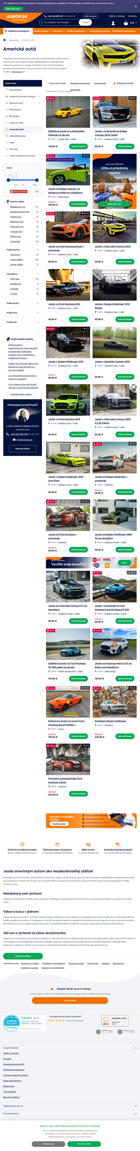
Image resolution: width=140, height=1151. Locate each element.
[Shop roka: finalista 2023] (104, 1032)
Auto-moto (10, 83)
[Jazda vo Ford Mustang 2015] (68, 400)
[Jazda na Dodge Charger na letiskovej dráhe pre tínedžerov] (68, 168)
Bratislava (109, 139)
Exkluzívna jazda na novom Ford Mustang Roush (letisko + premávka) (66, 724)
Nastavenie (48, 1144)
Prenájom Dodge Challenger (110, 721)
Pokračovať (17, 72)
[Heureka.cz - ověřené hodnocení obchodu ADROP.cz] (25, 1030)
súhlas (51, 1133)
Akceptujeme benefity (13, 1064)
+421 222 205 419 (19, 434)
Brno (116, 250)
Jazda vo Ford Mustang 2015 (64, 419)
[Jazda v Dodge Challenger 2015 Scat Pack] (68, 457)
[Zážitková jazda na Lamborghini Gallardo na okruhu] (68, 112)
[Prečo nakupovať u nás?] (22, 844)
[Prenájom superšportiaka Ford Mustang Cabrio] (68, 759)
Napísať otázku (22, 448)
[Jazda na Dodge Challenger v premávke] (115, 456)
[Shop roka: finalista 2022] (126, 1032)
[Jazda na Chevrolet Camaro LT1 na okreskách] (68, 586)
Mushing (106, 963)
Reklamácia (8, 1086)
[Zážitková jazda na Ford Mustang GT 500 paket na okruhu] (68, 644)
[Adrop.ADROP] (4, 40)
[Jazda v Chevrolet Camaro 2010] (115, 227)
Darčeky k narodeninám (53, 968)
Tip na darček (9, 1091)
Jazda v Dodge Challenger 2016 (65, 361)
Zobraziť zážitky (23, 956)
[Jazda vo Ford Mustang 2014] (68, 285)
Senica (61, 729)
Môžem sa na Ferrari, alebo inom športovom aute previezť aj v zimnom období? (23, 366)
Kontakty (132, 16)
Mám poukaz (90, 16)
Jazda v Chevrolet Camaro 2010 (113, 246)
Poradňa (7, 1059)
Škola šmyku (118, 963)
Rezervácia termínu (12, 1081)
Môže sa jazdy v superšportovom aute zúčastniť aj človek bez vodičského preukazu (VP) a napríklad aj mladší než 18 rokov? (22, 351)
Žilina (67, 139)
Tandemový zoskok (30, 963)
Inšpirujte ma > (13, 8)
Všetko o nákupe (117, 16)
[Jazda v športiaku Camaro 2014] (115, 342)
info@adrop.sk (24, 439)
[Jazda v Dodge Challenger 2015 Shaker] (115, 285)
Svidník (61, 139)
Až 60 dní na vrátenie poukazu (22, 849)
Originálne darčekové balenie (118, 849)
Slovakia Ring (70, 671)
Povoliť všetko (84, 1144)
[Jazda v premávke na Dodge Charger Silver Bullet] (115, 112)
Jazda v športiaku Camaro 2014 (112, 361)
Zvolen (116, 542)
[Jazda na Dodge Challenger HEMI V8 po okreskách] (115, 515)
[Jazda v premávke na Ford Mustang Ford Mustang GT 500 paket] (115, 586)
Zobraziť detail (78, 146)
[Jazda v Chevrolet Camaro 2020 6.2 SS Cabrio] (115, 400)
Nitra (116, 139)
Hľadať (85, 22)
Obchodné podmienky (13, 1070)
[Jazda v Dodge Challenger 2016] (68, 342)
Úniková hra (92, 963)
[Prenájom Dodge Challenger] (115, 701)
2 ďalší (123, 542)
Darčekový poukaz (29, 968)
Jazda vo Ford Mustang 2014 (64, 304)
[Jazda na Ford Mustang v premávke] (68, 515)
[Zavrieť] (136, 6)
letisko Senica (63, 197)
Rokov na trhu (88, 849)
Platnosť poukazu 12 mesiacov (57, 849)
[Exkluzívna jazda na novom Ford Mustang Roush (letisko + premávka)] (68, 701)
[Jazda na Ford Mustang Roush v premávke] (68, 226)
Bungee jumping (76, 963)
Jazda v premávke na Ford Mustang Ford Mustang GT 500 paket (112, 609)
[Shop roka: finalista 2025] (115, 1021)
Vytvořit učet (70, 1000)
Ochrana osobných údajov (15, 1075)
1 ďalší (73, 139)
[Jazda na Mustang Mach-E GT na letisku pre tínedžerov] (115, 643)
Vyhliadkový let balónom (53, 963)
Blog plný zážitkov (11, 1097)
